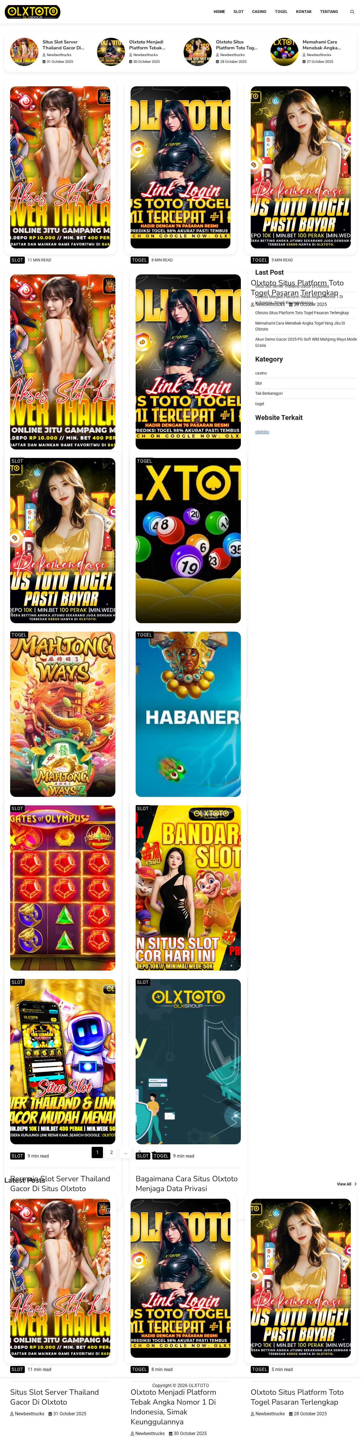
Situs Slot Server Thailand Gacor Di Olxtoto (62, 48)
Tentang (329, 11)
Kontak (304, 11)
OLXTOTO (199, 1385)
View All (344, 1184)
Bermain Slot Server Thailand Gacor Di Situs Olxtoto (60, 1184)
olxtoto (262, 431)
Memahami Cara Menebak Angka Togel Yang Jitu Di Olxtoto (321, 51)
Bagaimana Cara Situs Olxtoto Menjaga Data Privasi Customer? (187, 1189)
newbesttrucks (59, 55)
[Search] (352, 12)
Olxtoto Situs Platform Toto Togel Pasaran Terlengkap (237, 48)
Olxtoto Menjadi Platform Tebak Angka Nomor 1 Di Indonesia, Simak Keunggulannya (173, 1407)
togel (281, 11)
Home (219, 11)
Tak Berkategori (269, 393)
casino (259, 11)
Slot (239, 11)
